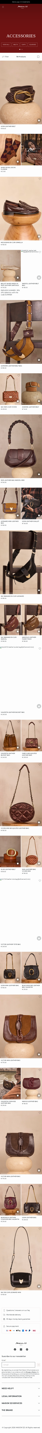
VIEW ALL (6, 44)
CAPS (24, 44)
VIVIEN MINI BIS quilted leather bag (15, 828)
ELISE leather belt (8, 869)
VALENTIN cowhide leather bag (8, 1102)
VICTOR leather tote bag (11, 944)
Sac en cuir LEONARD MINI (11, 1292)
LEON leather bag (29, 1217)
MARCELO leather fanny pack (29, 638)
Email (4, 1360)
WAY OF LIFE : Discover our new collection (21, 2)
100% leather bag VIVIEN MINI (29, 870)
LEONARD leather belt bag (11, 366)
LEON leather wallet (30, 521)
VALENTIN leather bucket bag (13, 712)
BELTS (15, 44)
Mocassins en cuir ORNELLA (12, 242)
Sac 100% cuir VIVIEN (9, 407)
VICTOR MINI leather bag (10, 1060)
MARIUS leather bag (30, 1101)
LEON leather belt (8, 126)
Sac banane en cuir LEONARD (12, 596)
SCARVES (32, 44)
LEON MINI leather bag (10, 985)
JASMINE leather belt (30, 407)
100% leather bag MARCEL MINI (13, 480)
